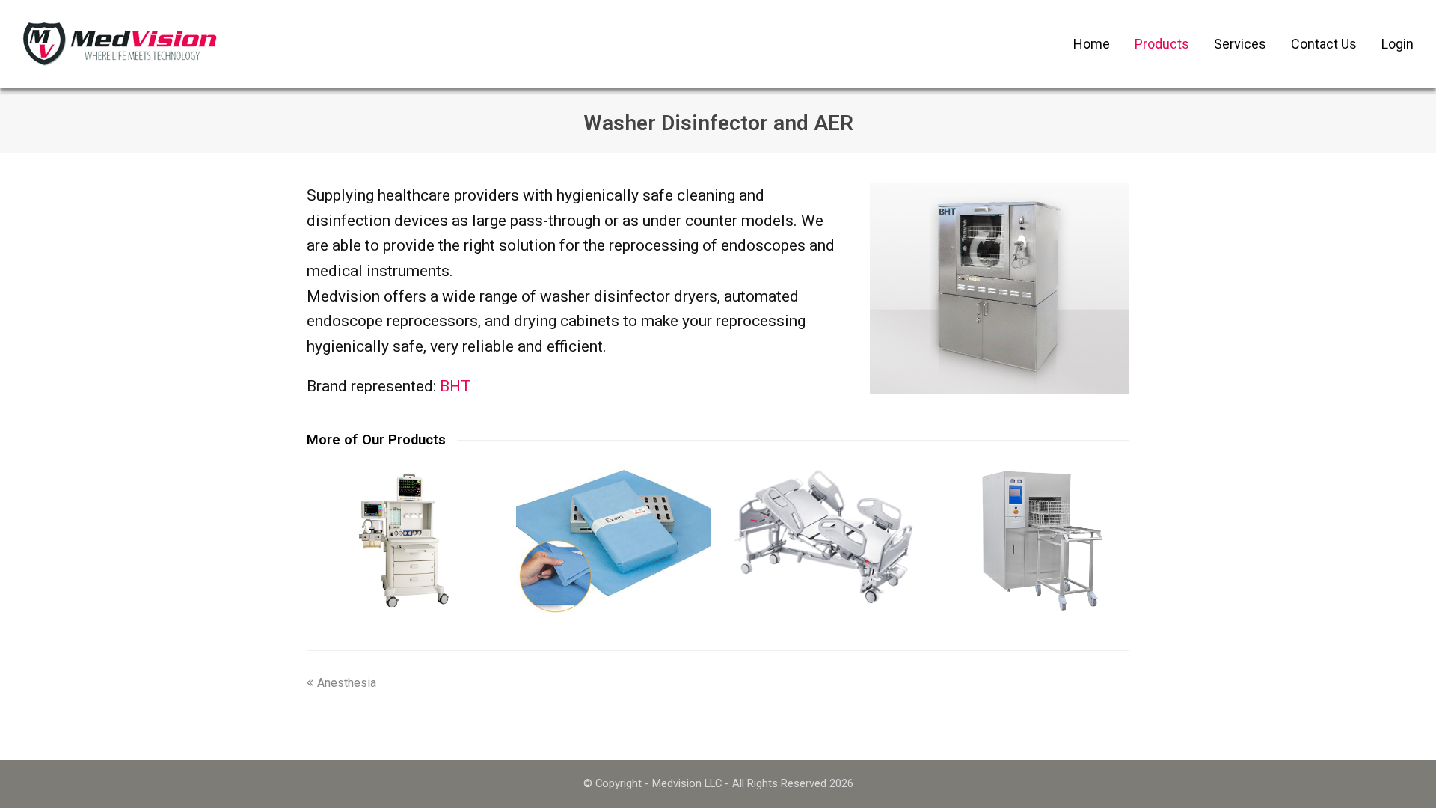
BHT (455, 386)
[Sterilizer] (1032, 540)
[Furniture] (822, 537)
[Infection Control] (613, 540)
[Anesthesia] (404, 540)
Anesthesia (346, 683)
